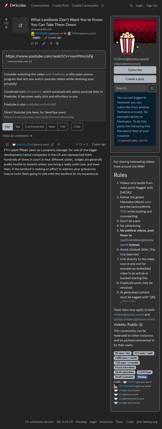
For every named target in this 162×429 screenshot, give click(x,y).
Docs (119, 421)
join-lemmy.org (147, 421)
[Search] (131, 6)
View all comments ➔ (17, 135)
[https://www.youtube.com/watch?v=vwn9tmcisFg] (20, 25)
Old (62, 126)
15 (36, 43)
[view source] (57, 43)
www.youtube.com (41, 29)
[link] (44, 43)
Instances (106, 421)
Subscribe (135, 70)
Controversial (34, 126)
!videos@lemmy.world (129, 314)
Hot (7, 126)
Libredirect (33, 91)
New (52, 126)
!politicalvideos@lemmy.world (134, 319)
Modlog (142, 377)
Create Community (85, 5)
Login (139, 5)
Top (17, 126)
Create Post (60, 5)
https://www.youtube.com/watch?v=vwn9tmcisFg (49, 56)
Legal (93, 421)
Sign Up (151, 5)
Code (130, 421)
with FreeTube (54, 74)
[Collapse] (7, 145)
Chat (77, 126)
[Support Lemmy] (103, 6)
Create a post (135, 79)
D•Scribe (18, 6)
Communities (40, 5)
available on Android (40, 104)
